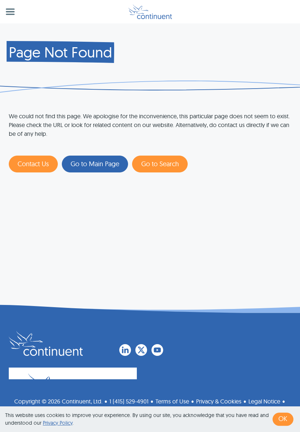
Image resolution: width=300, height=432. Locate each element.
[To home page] (46, 343)
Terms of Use (172, 401)
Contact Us (33, 164)
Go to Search (160, 164)
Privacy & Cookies (218, 401)
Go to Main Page (95, 164)
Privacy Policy (57, 423)
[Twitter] (141, 350)
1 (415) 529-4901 (129, 401)
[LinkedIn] (125, 350)
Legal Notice (264, 401)
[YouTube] (157, 350)
